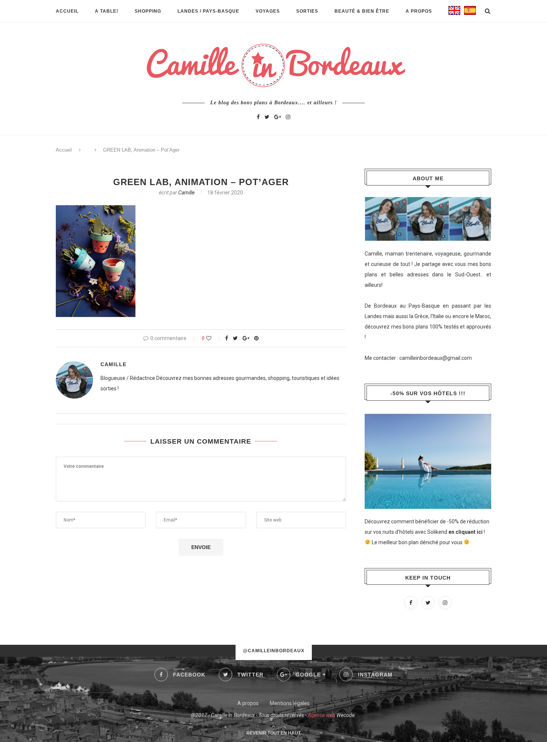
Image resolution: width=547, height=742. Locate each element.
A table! (106, 11)
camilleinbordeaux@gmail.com (435, 358)
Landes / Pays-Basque (208, 11)
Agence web (321, 715)
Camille (186, 193)
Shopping (148, 11)
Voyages (268, 11)
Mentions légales (290, 703)
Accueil (67, 11)
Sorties (307, 11)
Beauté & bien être (362, 11)
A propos (419, 11)
